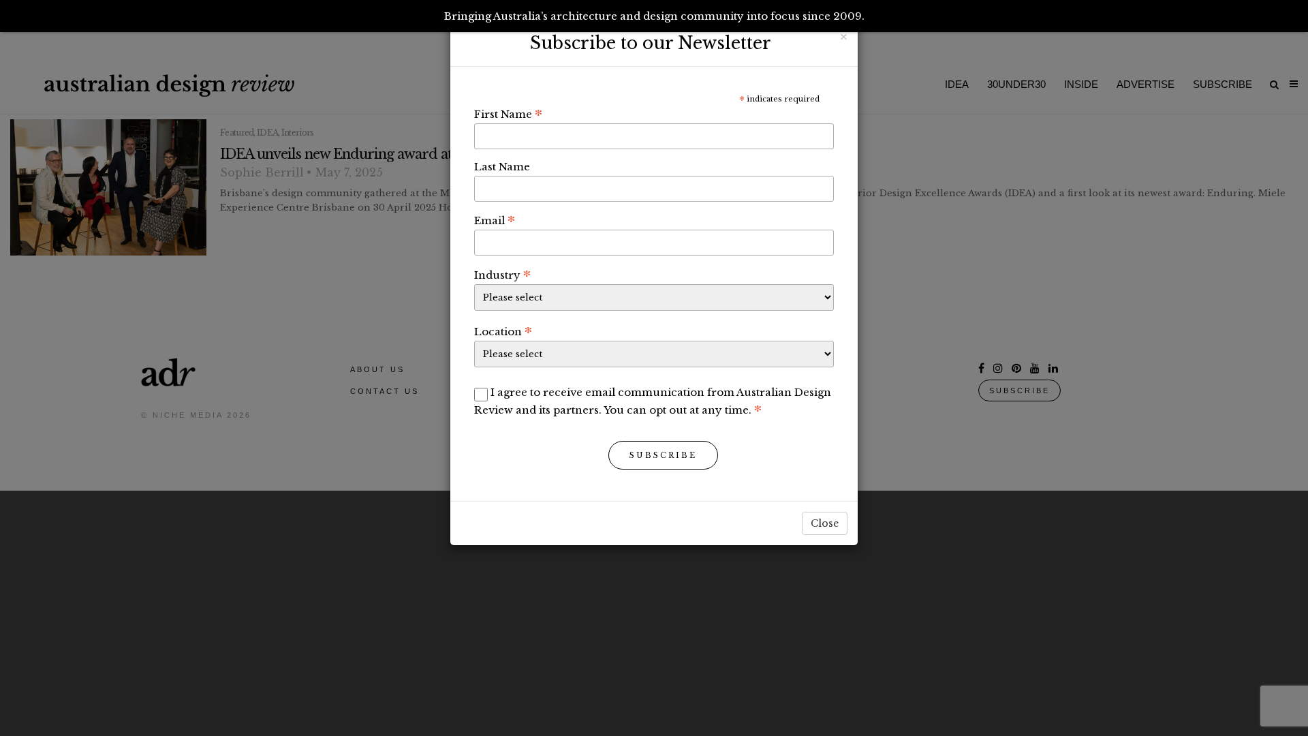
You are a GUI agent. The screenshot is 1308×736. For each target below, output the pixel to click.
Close (825, 523)
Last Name (502, 166)
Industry (502, 274)
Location (503, 331)
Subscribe (663, 455)
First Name (508, 113)
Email (494, 220)
